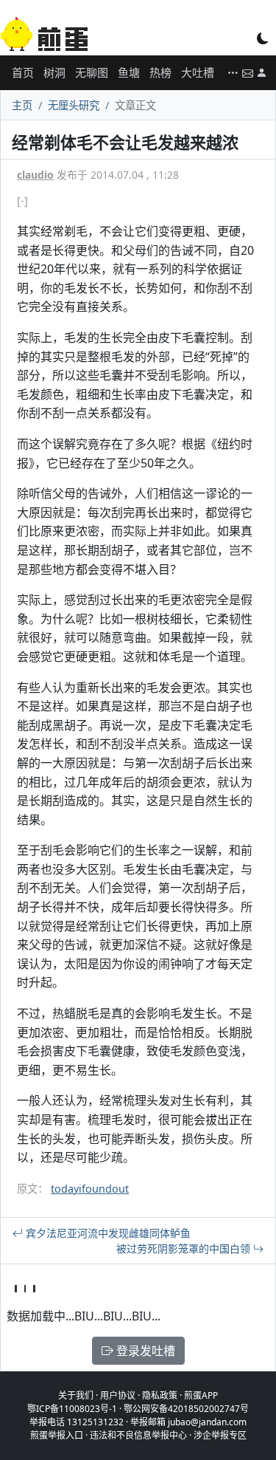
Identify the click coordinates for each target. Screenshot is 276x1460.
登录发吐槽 (144, 1351)
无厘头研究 (73, 105)
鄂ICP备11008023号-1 (72, 1408)
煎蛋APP (201, 1395)
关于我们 (75, 1395)
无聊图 (91, 72)
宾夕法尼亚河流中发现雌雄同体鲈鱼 (107, 1233)
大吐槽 (197, 72)
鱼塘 (129, 72)
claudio (35, 175)
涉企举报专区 (220, 1435)
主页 (22, 105)
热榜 (160, 72)
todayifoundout (90, 1189)
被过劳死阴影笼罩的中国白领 (184, 1248)
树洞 (54, 72)
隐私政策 (159, 1395)
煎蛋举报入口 (56, 1435)
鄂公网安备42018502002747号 (186, 1408)
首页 (23, 72)
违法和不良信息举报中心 (138, 1435)
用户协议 (117, 1395)
